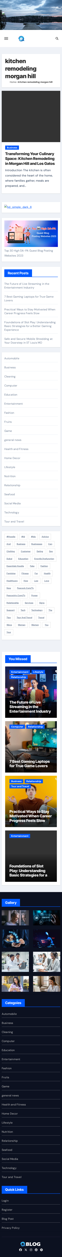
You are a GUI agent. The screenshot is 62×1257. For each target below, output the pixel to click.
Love (46, 580)
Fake (32, 566)
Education (10, 394)
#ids (33, 536)
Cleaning (10, 376)
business (21, 544)
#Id (23, 536)
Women (35, 625)
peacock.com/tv (25, 588)
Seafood (9, 494)
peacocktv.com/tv (16, 595)
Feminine (11, 573)
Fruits (8, 422)
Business (12, 147)
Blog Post (8, 1219)
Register (7, 1210)
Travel (41, 617)
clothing (11, 551)
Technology (11, 512)
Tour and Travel (14, 521)
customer (26, 551)
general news (12, 440)
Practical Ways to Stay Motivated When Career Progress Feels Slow (29, 311)
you (46, 625)
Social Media (12, 503)
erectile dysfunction (44, 558)
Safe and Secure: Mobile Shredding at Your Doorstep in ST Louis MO (28, 340)
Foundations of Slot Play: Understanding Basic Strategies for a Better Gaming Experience (30, 326)
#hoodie (11, 536)
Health (47, 573)
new (9, 588)
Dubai (9, 558)
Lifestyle (9, 467)
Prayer (34, 595)
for (36, 573)
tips (9, 617)
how (26, 580)
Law (36, 580)
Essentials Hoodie (15, 566)
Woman (21, 625)
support (11, 610)
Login (5, 1200)
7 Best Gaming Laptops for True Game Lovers (29, 763)
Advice (45, 536)
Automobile (11, 358)
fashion (44, 566)
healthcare (12, 580)
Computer (10, 385)
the (50, 610)
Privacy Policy (11, 1228)
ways (9, 625)
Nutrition (10, 476)
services (29, 602)
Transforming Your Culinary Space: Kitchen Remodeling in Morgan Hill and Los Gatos (30, 159)
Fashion (9, 413)
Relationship (12, 485)
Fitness (25, 573)
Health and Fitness (16, 449)
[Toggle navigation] (6, 38)
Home (13, 82)
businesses (36, 544)
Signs (41, 602)
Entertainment (13, 403)
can (50, 544)
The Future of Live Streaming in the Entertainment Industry (26, 285)
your (9, 632)
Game (8, 431)
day (51, 551)
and (9, 544)
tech (23, 610)
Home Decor (12, 458)
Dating (40, 551)
